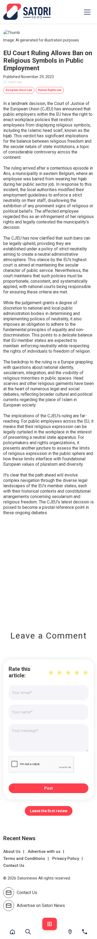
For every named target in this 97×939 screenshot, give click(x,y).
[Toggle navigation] (87, 12)
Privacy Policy (65, 858)
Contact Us (13, 865)
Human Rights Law (49, 90)
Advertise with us (44, 851)
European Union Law (19, 90)
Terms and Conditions (24, 858)
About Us (11, 851)
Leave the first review (48, 811)
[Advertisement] (48, 569)
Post (48, 788)
